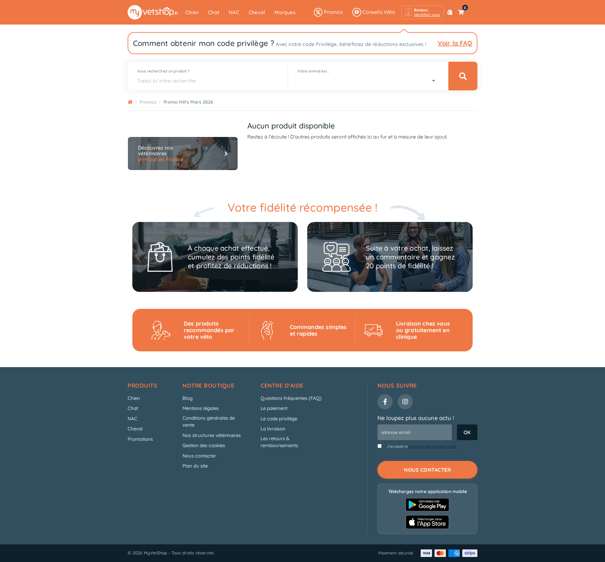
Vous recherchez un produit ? (163, 71)
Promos (332, 12)
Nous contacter (199, 456)
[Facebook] (385, 401)
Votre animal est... (313, 71)
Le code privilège (279, 419)
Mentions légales (200, 408)
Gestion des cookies (203, 445)
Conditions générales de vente (208, 421)
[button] (422, 12)
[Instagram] (405, 401)
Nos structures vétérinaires (211, 435)
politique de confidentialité (433, 446)
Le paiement (274, 408)
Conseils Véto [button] (378, 12)
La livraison (273, 429)
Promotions (140, 439)
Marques (284, 12)
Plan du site (195, 466)
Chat (213, 12)
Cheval (257, 12)
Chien (192, 12)
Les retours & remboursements (279, 442)
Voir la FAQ (455, 43)
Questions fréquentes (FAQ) (291, 398)
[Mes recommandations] (449, 12)
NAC (234, 12)
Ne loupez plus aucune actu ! (415, 418)
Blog (187, 398)
